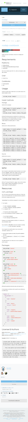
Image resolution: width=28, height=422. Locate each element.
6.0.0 (13, 22)
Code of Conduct (5, 418)
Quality (17, 40)
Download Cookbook (14, 400)
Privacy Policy (21, 418)
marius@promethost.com (14, 332)
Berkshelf (8, 31)
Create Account (17, 3)
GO (23, 9)
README (3, 40)
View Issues (14, 384)
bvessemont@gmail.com (17, 335)
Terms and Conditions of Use (14, 418)
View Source (14, 381)
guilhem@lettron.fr (22, 333)
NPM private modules (5, 226)
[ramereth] (2, 373)
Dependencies (8, 40)
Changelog (12, 40)
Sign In (24, 3)
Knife (12, 31)
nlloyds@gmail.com (7, 333)
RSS (3, 17)
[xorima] (6, 373)
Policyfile (4, 31)
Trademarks (7, 414)
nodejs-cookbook (10, 45)
